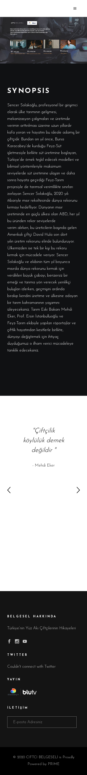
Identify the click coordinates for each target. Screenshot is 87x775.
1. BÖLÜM (15, 52)
